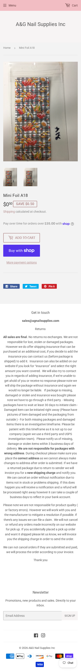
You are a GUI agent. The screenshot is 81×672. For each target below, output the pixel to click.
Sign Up (70, 615)
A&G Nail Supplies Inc (40, 24)
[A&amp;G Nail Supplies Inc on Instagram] (43, 636)
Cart (74, 5)
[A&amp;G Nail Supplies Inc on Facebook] (36, 636)
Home (7, 47)
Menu (12, 5)
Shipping (9, 211)
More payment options (21, 262)
